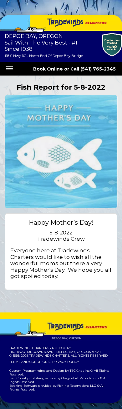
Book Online (48, 69)
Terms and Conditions (29, 362)
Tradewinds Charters (29, 348)
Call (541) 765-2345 (93, 69)
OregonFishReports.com (80, 378)
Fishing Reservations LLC (76, 386)
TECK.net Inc (79, 371)
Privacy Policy (65, 362)
